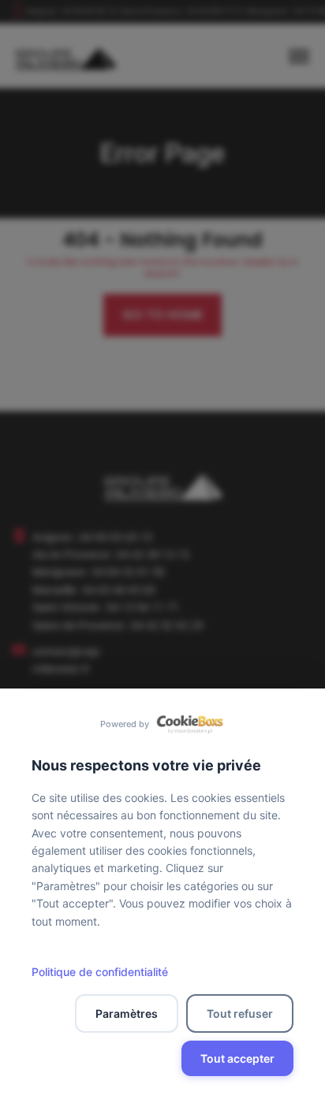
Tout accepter (237, 1058)
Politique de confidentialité (100, 971)
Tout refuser (240, 1013)
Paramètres (126, 1013)
